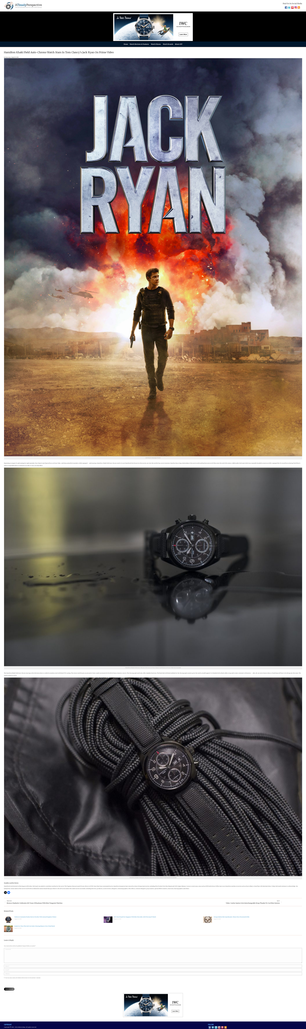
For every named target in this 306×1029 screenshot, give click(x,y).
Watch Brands (168, 44)
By (7, 57)
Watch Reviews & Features (139, 44)
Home (126, 44)
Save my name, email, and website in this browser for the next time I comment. (23, 977)
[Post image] (8, 919)
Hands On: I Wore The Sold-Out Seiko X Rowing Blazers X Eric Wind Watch (34, 926)
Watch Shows (156, 44)
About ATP (178, 44)
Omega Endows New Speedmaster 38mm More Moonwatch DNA (231, 917)
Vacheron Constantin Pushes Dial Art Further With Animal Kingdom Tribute (35, 917)
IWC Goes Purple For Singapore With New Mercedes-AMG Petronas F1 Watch (135, 917)
